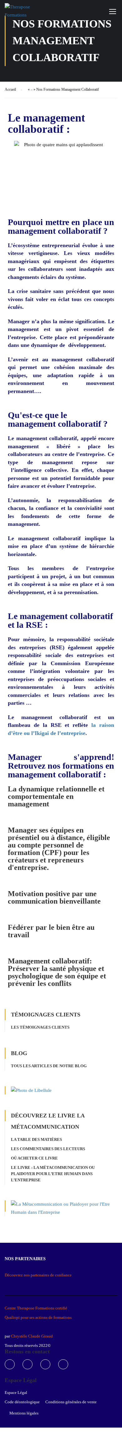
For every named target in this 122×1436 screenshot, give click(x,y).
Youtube (63, 1364)
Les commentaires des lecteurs (48, 1148)
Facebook (10, 1364)
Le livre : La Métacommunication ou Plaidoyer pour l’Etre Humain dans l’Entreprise (53, 1173)
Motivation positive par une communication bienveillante (54, 897)
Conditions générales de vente (71, 1402)
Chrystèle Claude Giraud (31, 1336)
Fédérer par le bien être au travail (51, 931)
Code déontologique (22, 1402)
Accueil (10, 89)
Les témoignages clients (40, 1027)
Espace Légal (16, 1392)
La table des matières (36, 1139)
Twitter (28, 1364)
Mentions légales (23, 1413)
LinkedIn (45, 1364)
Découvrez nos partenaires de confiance (38, 1275)
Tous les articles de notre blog (49, 1066)
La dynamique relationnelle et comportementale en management (56, 796)
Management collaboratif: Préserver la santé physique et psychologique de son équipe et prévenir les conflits (57, 972)
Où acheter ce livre (34, 1158)
